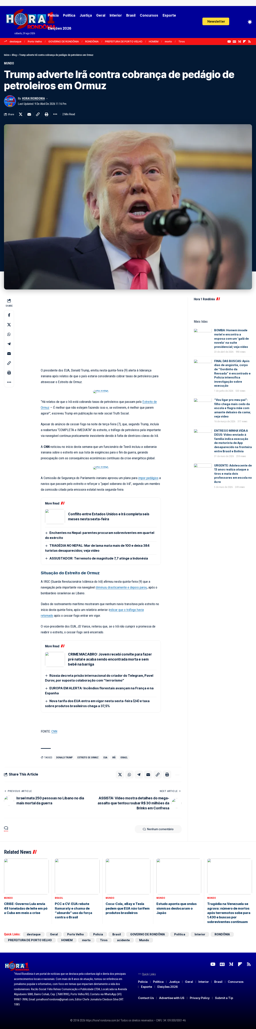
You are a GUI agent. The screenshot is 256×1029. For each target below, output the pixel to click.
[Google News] (234, 42)
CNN (54, 731)
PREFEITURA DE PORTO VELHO (123, 41)
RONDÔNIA (92, 41)
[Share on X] (21, 114)
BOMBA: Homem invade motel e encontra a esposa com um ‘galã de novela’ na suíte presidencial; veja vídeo (231, 338)
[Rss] (249, 42)
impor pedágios (148, 478)
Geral (54, 934)
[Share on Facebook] (9, 315)
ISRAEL (124, 757)
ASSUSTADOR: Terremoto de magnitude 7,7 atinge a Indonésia (98, 558)
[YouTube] (229, 42)
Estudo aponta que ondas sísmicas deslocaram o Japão (176, 908)
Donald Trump (64, 757)
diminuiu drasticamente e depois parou (121, 587)
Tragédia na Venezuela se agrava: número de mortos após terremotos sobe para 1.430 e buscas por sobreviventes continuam (228, 913)
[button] (215, 21)
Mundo (9, 63)
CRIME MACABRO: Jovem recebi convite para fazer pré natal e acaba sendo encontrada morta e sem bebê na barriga (110, 659)
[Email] (29, 114)
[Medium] (239, 42)
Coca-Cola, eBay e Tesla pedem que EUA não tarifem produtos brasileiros (128, 908)
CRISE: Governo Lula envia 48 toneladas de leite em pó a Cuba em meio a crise (25, 908)
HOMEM (153, 41)
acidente (123, 940)
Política (179, 934)
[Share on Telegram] (9, 344)
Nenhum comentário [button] (160, 829)
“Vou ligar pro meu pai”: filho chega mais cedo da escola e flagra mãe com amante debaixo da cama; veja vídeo (232, 408)
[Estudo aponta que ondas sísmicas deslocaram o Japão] (178, 876)
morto (168, 41)
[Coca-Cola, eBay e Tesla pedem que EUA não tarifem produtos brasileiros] (128, 876)
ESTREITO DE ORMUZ (88, 757)
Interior (200, 934)
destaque (15, 41)
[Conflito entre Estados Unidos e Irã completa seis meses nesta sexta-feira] (55, 516)
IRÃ (114, 757)
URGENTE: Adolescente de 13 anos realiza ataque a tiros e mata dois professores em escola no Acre (233, 473)
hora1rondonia (33, 98)
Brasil (59, 897)
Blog (14, 54)
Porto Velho (35, 41)
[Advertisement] (101, 332)
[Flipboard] (244, 42)
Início (7, 54)
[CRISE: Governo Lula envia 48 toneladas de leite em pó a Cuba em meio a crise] (26, 876)
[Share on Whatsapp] (9, 334)
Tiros (181, 41)
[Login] (235, 21)
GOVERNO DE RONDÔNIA (63, 41)
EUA (105, 757)
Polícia (98, 934)
